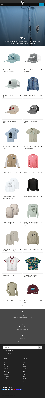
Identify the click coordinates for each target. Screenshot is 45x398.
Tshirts (5, 362)
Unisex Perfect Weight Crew (31, 249)
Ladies (25, 358)
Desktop (6, 372)
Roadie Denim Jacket (29, 95)
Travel (24, 380)
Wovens (6, 366)
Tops (24, 364)
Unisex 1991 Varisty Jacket (10, 172)
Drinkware (6, 374)
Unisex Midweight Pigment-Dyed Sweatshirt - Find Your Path (31, 224)
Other (5, 380)
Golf (24, 376)
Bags (24, 374)
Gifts (24, 372)
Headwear (6, 360)
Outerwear (6, 368)
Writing (5, 378)
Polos (5, 364)
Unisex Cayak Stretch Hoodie (31, 172)
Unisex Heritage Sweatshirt (31, 196)
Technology (6, 376)
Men (5, 358)
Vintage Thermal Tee (8, 300)
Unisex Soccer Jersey (8, 275)
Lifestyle (25, 378)
